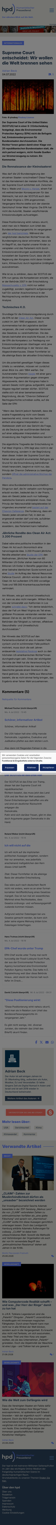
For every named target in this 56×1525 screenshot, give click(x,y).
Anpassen (9, 767)
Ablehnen (31, 767)
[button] (52, 12)
